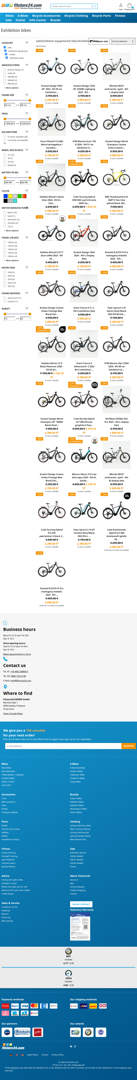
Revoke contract (81, 904)
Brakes (5, 836)
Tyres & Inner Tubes (11, 829)
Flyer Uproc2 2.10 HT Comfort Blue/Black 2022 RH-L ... (84, 533)
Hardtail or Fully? (9, 883)
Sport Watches (8, 859)
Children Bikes (8, 778)
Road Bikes (6, 767)
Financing (6, 917)
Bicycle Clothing (76, 16)
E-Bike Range (7, 893)
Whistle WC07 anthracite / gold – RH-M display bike (117, 477)
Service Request (77, 886)
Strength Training (10, 856)
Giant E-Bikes (76, 812)
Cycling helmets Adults (80, 836)
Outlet (20, 20)
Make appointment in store (17, 654)
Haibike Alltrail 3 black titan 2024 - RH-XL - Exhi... (52, 200)
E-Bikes (23, 16)
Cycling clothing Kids (79, 832)
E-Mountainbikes (77, 767)
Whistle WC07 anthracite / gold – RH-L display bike (117, 89)
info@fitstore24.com (20, 680)
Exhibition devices (78, 852)
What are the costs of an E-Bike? (16, 890)
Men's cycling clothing (80, 829)
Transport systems (10, 812)
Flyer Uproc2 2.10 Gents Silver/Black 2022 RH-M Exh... (116, 311)
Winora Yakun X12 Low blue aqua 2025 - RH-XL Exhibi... (84, 477)
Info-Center (37, 20)
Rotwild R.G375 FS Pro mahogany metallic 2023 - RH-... (51, 591)
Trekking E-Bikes (77, 774)
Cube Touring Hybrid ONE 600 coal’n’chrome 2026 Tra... (84, 200)
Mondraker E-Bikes (78, 809)
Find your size (100, 41)
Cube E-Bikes (76, 798)
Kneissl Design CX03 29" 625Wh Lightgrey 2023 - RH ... (84, 89)
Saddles (5, 832)
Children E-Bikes (77, 778)
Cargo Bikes (75, 781)
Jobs (72, 883)
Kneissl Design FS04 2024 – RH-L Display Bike (84, 255)
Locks (4, 798)
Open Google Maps (13, 713)
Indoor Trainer (8, 781)
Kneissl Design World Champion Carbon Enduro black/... (116, 144)
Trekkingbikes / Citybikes (13, 774)
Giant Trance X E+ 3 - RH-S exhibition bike (84, 309)
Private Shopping (77, 890)
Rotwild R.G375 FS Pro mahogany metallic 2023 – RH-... (116, 255)
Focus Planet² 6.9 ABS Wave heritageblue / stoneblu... (51, 144)
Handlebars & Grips (10, 839)
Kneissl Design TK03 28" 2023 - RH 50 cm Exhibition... (51, 89)
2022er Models (76, 863)
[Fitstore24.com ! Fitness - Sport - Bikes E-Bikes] (22, 6)
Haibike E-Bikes (77, 805)
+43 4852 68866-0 (19, 671)
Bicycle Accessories (46, 16)
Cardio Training (9, 852)
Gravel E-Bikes (76, 771)
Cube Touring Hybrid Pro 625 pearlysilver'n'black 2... (51, 533)
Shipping (6, 910)
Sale (9, 20)
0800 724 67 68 (18, 676)
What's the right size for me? (14, 886)
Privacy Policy (58, 1054)
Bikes (10, 16)
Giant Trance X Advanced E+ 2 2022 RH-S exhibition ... (84, 366)
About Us (74, 880)
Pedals (4, 825)
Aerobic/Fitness (8, 866)
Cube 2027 (6, 785)
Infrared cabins (9, 863)
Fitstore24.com (72, 1062)
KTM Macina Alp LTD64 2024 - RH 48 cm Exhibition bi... (116, 366)
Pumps (5, 809)
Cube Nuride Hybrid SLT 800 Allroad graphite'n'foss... (84, 422)
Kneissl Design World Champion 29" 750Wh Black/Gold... (51, 422)
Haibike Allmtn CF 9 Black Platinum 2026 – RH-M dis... (52, 366)
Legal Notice (32, 1054)
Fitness (120, 16)
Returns (5, 914)
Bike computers (9, 802)
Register (129, 746)
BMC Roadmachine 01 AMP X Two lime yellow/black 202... (116, 200)
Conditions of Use (9, 907)
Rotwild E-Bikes (77, 802)
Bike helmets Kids (78, 839)
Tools (4, 805)
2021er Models (76, 859)
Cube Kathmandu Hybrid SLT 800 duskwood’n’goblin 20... (116, 534)
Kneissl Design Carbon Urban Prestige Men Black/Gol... (52, 311)
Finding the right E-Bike (12, 880)
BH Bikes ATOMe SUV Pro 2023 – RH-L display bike (116, 422)
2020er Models (76, 856)
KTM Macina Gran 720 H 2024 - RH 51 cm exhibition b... (84, 144)
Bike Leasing (7, 921)
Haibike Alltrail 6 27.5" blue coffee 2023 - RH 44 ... (52, 255)
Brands (55, 20)
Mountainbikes (8, 771)
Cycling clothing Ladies (80, 825)
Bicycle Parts (101, 16)
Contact (73, 893)
